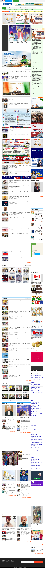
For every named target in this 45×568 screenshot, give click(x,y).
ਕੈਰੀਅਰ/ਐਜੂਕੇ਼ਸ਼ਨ (16, 9)
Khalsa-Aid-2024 (34, 427)
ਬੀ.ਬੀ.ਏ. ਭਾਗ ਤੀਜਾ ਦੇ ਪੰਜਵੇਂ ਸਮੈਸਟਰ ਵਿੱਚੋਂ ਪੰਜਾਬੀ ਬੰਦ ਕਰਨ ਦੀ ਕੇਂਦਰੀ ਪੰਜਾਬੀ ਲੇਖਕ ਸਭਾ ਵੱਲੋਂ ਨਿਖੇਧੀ (25, 426)
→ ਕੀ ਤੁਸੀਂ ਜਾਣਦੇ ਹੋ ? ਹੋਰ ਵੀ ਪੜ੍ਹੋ (38, 350)
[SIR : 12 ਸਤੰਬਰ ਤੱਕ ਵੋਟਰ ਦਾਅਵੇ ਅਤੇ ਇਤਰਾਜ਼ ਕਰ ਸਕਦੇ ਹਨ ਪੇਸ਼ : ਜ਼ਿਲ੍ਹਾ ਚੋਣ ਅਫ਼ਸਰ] (5, 308)
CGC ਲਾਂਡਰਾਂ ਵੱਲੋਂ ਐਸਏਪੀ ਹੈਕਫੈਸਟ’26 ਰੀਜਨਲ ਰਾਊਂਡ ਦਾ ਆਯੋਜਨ (25, 429)
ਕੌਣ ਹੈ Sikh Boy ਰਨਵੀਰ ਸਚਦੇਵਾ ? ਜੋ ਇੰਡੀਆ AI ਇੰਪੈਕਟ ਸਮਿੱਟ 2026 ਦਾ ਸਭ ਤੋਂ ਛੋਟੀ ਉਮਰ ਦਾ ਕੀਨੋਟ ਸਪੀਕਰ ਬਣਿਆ (25, 532)
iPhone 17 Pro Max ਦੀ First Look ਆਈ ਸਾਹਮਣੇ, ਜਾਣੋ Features (25, 539)
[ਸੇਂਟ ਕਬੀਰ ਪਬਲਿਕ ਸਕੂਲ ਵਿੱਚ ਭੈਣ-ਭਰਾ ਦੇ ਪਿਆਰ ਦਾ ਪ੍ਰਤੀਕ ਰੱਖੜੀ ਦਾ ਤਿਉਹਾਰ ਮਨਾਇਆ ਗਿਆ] (5, 345)
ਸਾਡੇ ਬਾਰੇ (3, 561)
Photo (10, 26)
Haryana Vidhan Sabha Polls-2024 (36, 419)
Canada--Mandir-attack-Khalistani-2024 (35, 403)
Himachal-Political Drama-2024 (36, 466)
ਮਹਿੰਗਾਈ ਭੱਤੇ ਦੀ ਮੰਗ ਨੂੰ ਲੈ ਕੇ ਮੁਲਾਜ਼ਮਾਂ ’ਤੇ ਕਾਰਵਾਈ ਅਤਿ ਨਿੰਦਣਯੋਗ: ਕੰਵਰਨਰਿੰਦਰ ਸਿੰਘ (37, 90)
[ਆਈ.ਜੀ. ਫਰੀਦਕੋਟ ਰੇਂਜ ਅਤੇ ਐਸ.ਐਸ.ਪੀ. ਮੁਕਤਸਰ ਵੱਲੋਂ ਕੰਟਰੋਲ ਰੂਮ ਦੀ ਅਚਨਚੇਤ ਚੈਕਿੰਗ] (5, 371)
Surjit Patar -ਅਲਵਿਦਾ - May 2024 (36, 451)
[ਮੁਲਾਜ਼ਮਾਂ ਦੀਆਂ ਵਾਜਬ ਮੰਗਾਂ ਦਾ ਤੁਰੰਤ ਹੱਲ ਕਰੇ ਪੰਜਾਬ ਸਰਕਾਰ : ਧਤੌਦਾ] (5, 302)
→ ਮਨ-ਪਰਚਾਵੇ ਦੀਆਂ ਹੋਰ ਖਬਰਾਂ (27, 461)
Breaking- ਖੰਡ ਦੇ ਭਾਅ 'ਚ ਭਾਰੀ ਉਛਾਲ (10, 487)
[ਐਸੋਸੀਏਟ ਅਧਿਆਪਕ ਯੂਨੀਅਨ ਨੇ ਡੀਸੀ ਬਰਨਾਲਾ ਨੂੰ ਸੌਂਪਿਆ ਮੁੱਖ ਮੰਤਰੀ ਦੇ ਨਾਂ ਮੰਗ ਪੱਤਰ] (5, 366)
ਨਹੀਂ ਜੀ (34, 252)
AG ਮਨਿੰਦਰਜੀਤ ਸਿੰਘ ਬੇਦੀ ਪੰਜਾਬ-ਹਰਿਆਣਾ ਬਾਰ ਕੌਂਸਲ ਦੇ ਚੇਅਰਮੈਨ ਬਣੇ (8, 418)
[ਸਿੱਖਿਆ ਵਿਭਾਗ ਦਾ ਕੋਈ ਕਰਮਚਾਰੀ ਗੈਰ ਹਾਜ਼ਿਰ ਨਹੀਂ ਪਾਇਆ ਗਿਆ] (5, 253)
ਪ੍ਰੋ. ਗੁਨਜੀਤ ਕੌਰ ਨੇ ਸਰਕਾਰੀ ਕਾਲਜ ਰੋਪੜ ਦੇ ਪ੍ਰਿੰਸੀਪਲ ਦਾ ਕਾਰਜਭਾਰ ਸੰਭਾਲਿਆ (10, 424)
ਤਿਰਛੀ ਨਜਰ (10, 9)
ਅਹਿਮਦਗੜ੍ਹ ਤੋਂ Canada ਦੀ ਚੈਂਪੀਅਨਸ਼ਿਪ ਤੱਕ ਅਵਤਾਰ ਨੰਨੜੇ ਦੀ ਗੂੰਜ (23, 482)
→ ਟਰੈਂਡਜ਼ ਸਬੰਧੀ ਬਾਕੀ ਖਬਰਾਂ (27, 541)
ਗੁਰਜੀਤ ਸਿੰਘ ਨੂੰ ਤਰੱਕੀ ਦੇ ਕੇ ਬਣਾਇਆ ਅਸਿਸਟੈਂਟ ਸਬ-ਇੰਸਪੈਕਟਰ (10, 420)
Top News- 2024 (34, 411)
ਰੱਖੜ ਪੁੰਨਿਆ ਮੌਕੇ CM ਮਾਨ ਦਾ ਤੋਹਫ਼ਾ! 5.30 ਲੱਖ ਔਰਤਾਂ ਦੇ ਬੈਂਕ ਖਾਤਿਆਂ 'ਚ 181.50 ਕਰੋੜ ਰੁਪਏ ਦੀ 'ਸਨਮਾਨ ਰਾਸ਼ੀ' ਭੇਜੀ (37, 52)
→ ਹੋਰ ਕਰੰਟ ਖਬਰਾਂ (28, 262)
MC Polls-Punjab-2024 (35, 390)
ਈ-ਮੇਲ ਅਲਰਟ (4, 9)
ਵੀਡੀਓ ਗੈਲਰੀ (33, 7)
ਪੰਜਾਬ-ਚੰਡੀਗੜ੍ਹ (12, 561)
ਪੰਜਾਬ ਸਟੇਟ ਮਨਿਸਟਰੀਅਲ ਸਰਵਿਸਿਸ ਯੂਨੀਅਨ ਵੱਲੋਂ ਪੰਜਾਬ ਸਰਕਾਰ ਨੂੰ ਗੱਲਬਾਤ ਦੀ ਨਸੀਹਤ (36, 75)
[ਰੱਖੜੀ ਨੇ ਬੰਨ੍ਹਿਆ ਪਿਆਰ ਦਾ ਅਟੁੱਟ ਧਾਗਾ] (5, 339)
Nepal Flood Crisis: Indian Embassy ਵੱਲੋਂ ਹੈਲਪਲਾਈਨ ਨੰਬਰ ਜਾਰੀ (10, 539)
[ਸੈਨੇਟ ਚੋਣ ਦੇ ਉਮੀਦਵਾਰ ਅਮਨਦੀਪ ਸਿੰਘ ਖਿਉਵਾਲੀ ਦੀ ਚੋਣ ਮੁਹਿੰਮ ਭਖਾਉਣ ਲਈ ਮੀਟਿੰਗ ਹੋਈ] (5, 193)
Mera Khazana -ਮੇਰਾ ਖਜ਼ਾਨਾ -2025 (37, 377)
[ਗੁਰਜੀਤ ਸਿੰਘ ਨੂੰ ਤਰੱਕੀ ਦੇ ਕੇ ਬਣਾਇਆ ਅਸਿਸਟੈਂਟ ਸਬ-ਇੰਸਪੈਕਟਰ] (5, 219)
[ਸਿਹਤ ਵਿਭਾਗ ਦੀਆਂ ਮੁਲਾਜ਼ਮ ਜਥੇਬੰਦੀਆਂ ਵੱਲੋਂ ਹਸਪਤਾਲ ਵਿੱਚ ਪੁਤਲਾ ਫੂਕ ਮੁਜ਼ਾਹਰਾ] (5, 313)
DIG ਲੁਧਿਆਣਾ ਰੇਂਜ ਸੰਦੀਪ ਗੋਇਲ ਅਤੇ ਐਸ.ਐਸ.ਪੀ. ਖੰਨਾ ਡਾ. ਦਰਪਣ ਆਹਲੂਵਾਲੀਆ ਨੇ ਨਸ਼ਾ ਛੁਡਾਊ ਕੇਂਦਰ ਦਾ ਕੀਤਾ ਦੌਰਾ (37, 63)
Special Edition (35, 500)
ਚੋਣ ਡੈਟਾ (7, 561)
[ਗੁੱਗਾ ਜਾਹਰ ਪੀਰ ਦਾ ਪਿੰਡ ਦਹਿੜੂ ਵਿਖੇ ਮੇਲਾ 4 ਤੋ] (5, 377)
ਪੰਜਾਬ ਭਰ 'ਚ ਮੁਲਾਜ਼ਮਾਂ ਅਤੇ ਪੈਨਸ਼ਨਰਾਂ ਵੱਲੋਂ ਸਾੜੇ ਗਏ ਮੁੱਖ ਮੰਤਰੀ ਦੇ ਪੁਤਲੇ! (37, 56)
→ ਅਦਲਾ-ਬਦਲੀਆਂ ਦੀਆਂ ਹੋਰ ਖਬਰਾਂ (11, 431)
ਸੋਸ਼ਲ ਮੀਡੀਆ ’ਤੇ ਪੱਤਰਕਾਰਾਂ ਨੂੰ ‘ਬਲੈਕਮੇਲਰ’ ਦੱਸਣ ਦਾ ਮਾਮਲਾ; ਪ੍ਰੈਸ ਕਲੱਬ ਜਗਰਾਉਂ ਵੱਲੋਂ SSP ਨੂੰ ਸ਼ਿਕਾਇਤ (36, 87)
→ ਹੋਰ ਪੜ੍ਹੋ (41, 196)
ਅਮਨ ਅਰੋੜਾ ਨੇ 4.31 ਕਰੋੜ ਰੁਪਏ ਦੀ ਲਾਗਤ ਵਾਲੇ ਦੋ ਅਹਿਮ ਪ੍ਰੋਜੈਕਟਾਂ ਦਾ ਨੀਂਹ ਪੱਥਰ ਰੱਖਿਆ (11, 484)
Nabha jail (33, 422)
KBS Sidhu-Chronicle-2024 (36, 454)
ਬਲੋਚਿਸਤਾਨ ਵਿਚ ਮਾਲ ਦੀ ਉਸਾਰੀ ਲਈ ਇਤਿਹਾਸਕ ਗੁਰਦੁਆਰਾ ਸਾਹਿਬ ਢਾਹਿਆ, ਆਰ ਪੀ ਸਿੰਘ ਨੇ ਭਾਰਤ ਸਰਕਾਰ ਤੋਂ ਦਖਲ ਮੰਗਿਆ (8, 528)
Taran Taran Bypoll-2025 (35, 379)
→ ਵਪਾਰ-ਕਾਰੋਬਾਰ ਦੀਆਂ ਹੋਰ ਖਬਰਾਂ (11, 495)
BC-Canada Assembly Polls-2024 (36, 409)
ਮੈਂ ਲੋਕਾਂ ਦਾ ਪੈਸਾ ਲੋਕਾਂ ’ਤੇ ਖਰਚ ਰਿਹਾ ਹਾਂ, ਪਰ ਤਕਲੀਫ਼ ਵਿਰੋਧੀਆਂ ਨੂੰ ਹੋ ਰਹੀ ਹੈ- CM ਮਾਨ (36, 40)
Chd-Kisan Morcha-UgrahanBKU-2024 (34, 416)
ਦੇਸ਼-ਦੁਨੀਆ (25, 7)
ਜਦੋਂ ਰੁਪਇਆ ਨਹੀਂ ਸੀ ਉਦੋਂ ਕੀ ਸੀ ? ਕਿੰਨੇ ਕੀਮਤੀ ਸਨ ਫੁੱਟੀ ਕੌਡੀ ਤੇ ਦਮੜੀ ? (36, 294)
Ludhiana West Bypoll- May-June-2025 (36, 382)
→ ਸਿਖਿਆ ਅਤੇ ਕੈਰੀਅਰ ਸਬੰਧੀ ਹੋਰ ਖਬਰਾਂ (25, 432)
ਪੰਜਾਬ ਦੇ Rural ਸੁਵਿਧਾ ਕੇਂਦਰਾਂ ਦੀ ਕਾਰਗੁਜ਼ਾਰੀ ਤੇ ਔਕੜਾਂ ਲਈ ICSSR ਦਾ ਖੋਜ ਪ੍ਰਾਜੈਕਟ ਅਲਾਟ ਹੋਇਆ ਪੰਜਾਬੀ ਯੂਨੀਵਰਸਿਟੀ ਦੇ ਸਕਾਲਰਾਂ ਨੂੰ (23, 528)
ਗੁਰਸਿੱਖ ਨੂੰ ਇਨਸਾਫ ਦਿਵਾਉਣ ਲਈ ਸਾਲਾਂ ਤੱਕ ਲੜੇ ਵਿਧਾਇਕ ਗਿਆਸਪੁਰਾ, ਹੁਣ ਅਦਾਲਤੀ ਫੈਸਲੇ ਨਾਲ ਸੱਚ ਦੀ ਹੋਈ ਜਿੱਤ (37, 43)
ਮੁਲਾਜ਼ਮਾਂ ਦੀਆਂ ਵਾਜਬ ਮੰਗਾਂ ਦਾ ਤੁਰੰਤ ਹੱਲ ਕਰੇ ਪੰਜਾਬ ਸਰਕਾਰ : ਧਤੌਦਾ (37, 72)
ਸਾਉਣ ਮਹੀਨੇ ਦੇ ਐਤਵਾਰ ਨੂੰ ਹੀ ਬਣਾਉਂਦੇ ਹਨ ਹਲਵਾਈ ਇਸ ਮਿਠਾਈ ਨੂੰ (25, 535)
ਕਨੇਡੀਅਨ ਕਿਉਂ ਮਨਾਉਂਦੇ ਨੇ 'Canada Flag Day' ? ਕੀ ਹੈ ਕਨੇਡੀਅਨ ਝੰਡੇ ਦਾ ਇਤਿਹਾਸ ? (36, 283)
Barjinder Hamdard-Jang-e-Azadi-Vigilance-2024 (36, 448)
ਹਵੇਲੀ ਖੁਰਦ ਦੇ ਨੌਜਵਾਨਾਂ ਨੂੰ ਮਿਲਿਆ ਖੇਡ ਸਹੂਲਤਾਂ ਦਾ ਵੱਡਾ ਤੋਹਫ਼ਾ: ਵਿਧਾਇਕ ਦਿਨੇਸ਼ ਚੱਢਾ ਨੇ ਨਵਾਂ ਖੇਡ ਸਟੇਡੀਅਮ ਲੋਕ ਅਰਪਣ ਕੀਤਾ (25, 491)
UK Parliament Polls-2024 (36, 431)
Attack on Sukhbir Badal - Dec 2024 (37, 393)
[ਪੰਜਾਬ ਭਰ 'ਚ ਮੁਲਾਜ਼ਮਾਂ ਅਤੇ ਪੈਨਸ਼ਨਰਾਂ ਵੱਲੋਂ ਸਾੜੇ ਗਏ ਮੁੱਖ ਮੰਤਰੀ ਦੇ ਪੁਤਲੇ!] (5, 100)
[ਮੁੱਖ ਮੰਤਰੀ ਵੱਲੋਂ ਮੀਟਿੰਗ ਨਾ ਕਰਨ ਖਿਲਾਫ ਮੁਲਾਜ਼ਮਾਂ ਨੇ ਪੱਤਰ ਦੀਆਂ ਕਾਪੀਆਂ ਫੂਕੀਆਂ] (5, 329)
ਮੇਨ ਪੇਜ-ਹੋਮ (4, 7)
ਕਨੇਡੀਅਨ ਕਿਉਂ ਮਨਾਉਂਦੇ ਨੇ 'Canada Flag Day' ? (36, 338)
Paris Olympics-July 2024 (36, 429)
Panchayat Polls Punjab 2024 (36, 413)
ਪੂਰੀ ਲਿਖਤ (37, 478)
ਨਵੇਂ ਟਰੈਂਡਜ (32, 9)
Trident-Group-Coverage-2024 (36, 442)
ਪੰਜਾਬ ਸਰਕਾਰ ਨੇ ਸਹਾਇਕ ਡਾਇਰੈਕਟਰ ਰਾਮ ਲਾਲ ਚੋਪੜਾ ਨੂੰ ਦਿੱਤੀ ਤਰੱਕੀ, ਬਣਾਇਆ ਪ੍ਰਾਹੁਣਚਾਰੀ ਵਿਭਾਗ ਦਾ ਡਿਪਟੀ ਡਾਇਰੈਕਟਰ (10, 428)
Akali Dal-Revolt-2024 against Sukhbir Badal (36, 434)
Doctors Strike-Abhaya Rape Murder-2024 (36, 424)
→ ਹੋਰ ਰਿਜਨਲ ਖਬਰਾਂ (28, 380)
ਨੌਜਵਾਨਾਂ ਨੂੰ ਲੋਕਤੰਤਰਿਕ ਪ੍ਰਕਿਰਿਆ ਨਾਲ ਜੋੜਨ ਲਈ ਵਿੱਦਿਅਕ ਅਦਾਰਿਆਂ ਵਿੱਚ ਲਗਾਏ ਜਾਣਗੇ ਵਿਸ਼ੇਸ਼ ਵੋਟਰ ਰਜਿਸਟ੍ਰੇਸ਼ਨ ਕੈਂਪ (37, 79)
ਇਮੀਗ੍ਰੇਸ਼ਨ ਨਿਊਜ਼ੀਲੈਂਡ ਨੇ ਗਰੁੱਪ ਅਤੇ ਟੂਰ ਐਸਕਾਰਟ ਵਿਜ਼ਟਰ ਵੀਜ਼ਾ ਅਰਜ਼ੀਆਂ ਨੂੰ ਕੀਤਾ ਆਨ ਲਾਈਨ (11, 535)
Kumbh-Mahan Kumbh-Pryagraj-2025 (35, 388)
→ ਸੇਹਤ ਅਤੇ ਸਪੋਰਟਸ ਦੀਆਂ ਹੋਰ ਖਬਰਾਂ (26, 497)
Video (12, 26)
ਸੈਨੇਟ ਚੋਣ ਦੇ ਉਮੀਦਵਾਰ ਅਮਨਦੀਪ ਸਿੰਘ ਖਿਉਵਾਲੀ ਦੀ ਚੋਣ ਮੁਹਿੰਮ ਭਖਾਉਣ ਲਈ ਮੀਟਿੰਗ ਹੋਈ (37, 83)
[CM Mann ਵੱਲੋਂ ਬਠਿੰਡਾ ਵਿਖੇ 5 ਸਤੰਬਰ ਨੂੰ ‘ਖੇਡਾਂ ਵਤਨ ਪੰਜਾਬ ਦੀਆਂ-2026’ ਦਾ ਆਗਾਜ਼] (5, 235)
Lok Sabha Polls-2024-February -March (35, 460)
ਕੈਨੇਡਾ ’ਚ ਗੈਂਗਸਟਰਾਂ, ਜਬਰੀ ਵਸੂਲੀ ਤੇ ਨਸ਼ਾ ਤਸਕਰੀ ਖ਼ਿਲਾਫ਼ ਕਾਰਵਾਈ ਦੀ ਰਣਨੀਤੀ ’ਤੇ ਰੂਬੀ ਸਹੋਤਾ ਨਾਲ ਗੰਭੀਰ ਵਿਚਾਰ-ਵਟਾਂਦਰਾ (10, 532)
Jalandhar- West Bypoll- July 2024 (36, 440)
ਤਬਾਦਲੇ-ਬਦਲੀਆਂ (8, 7)
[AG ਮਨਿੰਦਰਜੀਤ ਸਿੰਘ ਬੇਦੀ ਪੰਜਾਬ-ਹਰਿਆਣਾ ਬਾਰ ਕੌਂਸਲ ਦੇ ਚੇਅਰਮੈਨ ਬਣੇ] (5, 105)
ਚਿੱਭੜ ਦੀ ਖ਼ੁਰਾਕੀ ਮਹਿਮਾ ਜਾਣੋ (34, 348)
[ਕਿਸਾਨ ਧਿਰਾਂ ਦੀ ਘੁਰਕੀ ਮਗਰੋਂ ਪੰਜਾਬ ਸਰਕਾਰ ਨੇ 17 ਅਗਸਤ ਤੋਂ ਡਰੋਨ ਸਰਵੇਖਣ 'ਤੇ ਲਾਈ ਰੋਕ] (5, 355)
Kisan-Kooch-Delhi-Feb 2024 (36, 468)
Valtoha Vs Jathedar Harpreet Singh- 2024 (36, 406)
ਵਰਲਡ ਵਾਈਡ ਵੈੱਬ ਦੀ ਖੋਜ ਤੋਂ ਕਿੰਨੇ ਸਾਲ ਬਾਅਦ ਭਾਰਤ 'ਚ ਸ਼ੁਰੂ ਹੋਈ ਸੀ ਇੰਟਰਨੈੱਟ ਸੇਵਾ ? (36, 327)
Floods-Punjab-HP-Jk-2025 (36, 375)
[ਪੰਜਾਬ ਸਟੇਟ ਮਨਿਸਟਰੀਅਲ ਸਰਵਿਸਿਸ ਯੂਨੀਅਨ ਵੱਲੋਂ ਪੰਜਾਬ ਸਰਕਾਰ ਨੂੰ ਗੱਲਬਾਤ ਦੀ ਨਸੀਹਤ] (5, 182)
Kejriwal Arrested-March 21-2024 (36, 463)
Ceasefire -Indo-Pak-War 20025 (35, 385)
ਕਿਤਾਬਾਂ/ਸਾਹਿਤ (26, 9)
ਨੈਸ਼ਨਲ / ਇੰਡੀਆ (20, 7)
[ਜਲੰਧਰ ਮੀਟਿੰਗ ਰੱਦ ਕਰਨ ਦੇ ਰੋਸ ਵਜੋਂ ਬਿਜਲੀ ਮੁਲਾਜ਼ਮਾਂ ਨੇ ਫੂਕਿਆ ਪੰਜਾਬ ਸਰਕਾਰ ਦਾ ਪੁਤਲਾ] (5, 324)
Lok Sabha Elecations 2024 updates (36, 457)
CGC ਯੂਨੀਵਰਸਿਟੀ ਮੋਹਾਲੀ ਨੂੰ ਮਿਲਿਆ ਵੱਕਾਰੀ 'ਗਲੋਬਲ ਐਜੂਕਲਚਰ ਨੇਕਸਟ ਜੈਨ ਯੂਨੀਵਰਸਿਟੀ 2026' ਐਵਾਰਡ (23, 418)
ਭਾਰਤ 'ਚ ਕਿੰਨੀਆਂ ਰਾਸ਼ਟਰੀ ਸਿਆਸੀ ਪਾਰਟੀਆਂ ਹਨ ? (36, 305)
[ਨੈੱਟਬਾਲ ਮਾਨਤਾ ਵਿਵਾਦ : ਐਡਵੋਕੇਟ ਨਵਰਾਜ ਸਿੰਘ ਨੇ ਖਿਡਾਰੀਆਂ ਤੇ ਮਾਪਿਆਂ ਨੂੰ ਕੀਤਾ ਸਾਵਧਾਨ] (5, 361)
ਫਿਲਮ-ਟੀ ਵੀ (21, 9)
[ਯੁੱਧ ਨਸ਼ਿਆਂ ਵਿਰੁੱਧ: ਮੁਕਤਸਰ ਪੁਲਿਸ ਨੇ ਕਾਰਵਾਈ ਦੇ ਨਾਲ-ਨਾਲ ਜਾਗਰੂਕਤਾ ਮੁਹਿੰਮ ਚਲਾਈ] (5, 318)
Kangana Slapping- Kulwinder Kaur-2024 (36, 445)
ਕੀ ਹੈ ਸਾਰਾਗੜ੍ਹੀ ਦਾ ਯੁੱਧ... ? (34, 316)
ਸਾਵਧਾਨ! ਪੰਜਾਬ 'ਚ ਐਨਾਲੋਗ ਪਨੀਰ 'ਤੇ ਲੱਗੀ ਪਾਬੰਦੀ (8, 481)
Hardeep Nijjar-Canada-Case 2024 (36, 437)
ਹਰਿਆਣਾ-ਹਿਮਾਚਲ (14, 7)
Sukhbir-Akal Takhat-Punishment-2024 (35, 396)
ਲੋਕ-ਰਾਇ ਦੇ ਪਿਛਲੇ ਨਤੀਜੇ (39, 255)
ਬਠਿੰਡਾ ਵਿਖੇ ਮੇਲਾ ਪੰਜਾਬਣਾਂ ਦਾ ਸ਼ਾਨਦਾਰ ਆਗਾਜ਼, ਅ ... (9, 465)
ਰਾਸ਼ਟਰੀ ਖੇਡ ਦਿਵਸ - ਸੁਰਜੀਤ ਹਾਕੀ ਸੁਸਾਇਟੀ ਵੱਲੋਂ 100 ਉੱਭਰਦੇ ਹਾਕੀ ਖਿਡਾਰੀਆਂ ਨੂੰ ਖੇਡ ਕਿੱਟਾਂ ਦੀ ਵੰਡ (25, 494)
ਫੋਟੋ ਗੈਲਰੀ (29, 7)
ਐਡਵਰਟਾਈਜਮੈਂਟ (8, 560)
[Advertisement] (5, 38)
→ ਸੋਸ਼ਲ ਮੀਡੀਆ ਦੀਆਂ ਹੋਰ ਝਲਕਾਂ (38, 551)
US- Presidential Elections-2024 (36, 399)
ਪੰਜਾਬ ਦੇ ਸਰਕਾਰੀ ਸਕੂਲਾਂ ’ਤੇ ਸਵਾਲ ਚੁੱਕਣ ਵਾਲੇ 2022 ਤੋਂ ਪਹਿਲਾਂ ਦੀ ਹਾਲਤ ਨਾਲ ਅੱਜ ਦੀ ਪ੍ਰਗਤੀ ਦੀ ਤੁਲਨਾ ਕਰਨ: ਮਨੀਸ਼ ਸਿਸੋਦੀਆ (25, 422)
